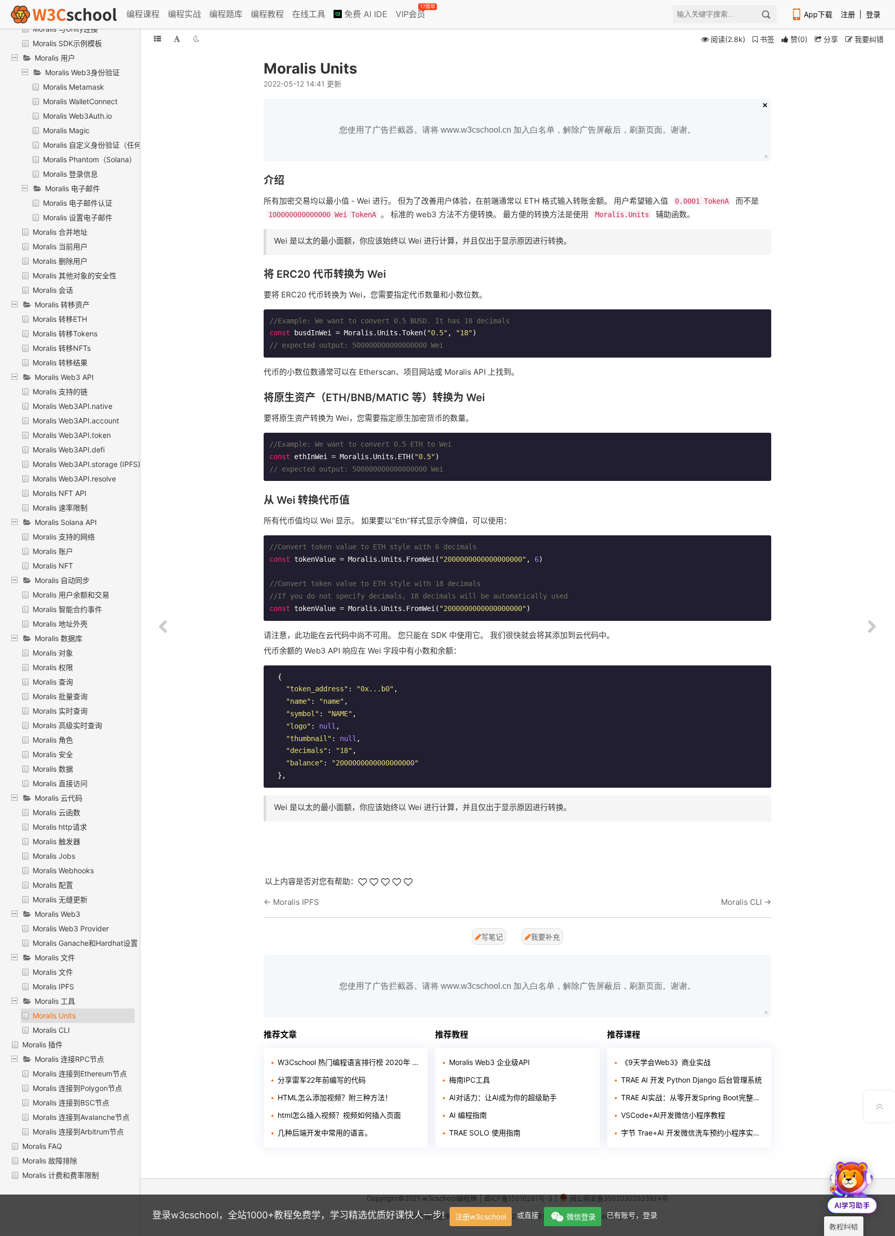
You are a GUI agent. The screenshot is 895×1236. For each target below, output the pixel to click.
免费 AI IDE (364, 14)
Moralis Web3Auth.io (77, 115)
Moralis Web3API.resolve (74, 478)
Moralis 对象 (53, 652)
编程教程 (267, 14)
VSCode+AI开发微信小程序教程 (673, 1115)
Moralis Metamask (73, 86)
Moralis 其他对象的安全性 (75, 275)
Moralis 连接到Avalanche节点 (81, 1117)
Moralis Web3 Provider (71, 928)
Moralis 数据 (53, 768)
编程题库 (225, 14)
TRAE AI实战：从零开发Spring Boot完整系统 (692, 1097)
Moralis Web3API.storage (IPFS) (86, 464)
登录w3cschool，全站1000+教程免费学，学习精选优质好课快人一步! (298, 1215)
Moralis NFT (53, 565)
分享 (829, 39)
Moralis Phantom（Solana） (89, 159)
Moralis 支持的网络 (64, 536)
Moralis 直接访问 (60, 783)
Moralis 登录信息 (70, 173)
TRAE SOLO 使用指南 (485, 1132)
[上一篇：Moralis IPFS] (163, 627)
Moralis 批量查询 (60, 696)
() (798, 39)
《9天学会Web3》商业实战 (666, 1062)
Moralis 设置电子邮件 (77, 217)
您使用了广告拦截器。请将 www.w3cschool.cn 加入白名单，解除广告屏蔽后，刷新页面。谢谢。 (517, 129)
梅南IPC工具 (469, 1079)
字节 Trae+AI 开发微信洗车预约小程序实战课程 (692, 1132)
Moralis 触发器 (56, 841)
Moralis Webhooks (63, 870)
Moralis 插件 (42, 1044)
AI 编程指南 (468, 1115)
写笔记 (492, 936)
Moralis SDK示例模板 (67, 43)
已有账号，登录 (632, 1215)
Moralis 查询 (53, 681)
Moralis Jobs (54, 855)
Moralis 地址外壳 (60, 623)
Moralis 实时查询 (60, 710)
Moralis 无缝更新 (60, 899)
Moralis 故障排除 (49, 1160)
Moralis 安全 (53, 754)
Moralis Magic (66, 130)
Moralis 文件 (53, 972)
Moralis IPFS (53, 986)
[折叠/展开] (157, 38)
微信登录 (581, 1216)
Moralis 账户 (53, 551)
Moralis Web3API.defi (69, 449)
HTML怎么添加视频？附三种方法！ (335, 1097)
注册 (848, 14)
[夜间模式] (196, 38)
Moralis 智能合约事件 (67, 609)
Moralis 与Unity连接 (65, 28)
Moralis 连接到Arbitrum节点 (78, 1131)
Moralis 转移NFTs (62, 348)
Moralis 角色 (53, 739)
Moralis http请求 (60, 826)
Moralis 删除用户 (60, 261)
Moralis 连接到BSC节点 (71, 1102)
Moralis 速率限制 (60, 507)
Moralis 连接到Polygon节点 (77, 1088)
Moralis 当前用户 (60, 246)
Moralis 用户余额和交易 (71, 594)
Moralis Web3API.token (72, 435)
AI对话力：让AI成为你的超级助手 (503, 1097)
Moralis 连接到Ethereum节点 (80, 1073)
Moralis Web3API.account (76, 420)
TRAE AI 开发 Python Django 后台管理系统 (691, 1079)
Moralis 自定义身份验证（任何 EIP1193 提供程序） (126, 144)
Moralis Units (54, 1015)
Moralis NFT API (59, 493)
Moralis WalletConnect (80, 101)
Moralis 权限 (53, 667)
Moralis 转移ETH (60, 319)
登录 (873, 14)
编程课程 (143, 14)
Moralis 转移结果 (60, 362)
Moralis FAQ (42, 1146)
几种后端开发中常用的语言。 (325, 1132)
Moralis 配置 (53, 884)
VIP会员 (411, 12)
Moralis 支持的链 (60, 391)
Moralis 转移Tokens (65, 333)
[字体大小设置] (176, 38)
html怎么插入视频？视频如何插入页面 (339, 1115)
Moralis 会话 (53, 290)
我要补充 (545, 936)
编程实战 (184, 14)
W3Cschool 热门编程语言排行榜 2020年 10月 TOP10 (349, 1062)
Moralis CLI (51, 1030)
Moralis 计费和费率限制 (60, 1175)
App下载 (818, 14)
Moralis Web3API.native (72, 406)
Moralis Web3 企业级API (489, 1062)
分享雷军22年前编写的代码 (322, 1079)
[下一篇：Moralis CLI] (871, 627)
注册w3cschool (480, 1216)
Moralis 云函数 (56, 812)
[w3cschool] (63, 14)
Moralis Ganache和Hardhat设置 (85, 943)
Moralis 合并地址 (60, 232)
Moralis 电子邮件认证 (77, 202)
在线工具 (308, 14)
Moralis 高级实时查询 (67, 725)
